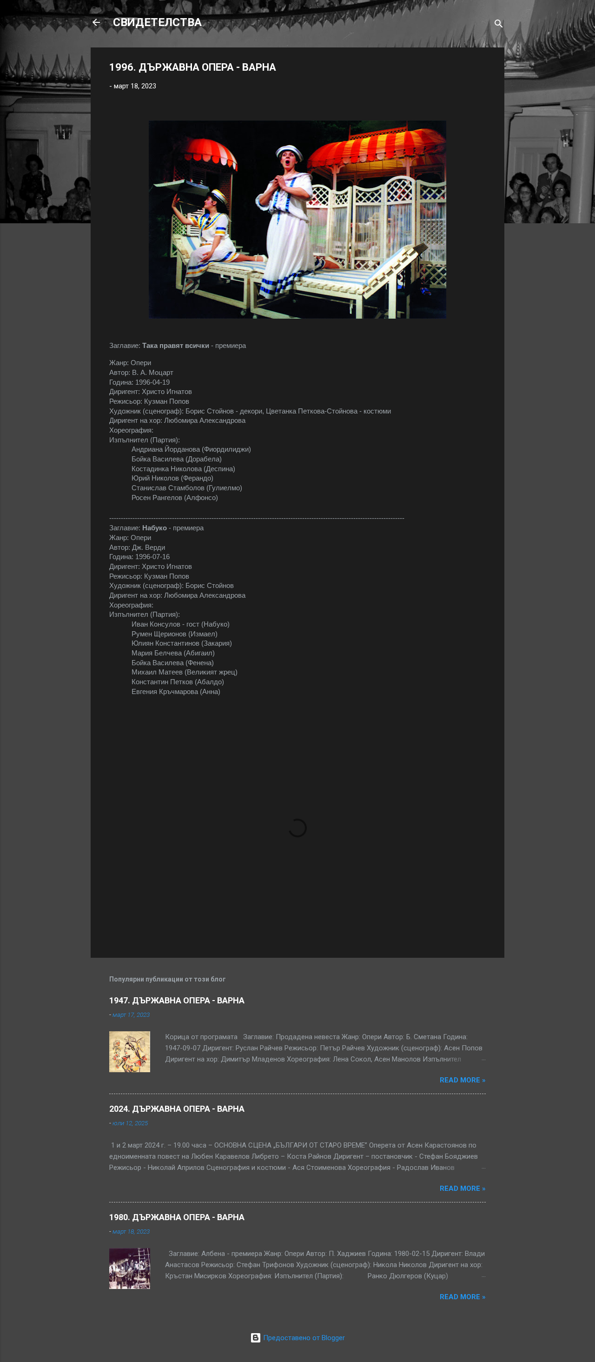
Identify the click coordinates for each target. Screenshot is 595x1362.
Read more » (463, 1080)
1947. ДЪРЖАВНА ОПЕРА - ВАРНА (177, 1000)
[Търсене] (498, 25)
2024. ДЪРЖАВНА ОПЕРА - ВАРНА (177, 1109)
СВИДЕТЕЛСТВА (157, 22)
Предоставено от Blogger (303, 1338)
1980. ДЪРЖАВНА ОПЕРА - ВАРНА (177, 1217)
